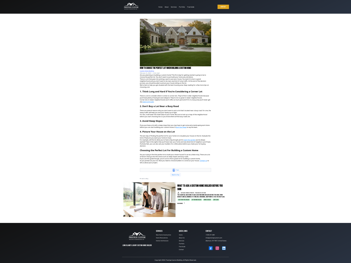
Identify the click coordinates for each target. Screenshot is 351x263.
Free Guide (182, 246)
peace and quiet (148, 102)
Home (181, 235)
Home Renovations (162, 238)
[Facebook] (210, 248)
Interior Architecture (162, 241)
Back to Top (175, 175)
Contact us (203, 161)
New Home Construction (163, 235)
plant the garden (189, 140)
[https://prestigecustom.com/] (131, 7)
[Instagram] (217, 248)
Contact (181, 249)
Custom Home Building (147, 71)
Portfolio (181, 243)
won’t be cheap (181, 127)
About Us (182, 238)
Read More (180, 203)
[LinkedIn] (224, 248)
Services (181, 241)
